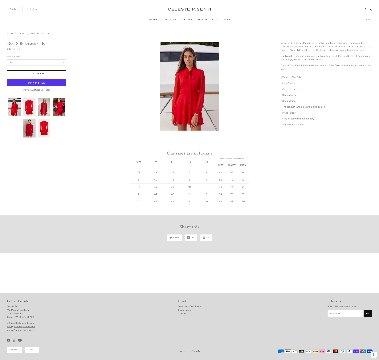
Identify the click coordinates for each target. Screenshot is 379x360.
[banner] (189, 9)
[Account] (370, 9)
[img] (365, 9)
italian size (14, 56)
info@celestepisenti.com (20, 323)
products (22, 33)
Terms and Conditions (189, 306)
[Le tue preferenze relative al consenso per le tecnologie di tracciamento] (374, 355)
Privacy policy (185, 310)
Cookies (182, 313)
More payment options (36, 90)
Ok (368, 313)
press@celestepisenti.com (21, 330)
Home (10, 33)
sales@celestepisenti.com (21, 326)
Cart (369, 19)
